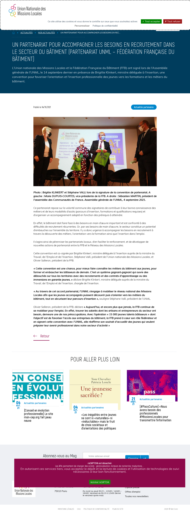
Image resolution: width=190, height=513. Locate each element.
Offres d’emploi (132, 491)
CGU (79, 509)
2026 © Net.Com (171, 509)
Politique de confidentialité (96, 509)
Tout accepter (152, 21)
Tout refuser (173, 21)
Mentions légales (66, 509)
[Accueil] (13, 32)
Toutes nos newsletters (136, 496)
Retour (44, 336)
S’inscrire (133, 458)
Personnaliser (82, 25)
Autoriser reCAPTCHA (100, 482)
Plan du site (117, 509)
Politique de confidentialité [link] (105, 25)
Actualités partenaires (144, 107)
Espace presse (132, 487)
